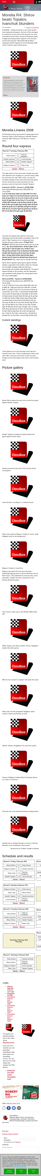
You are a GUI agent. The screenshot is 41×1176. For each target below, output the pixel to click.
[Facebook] (8, 1108)
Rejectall (21, 1171)
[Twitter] (13, 1108)
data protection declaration (19, 1166)
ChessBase (14, 1115)
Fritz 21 (6, 78)
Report (21, 169)
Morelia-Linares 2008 (13, 1103)
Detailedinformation (9, 1171)
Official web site (10, 987)
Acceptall (33, 1171)
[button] (14, 2)
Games (14, 169)
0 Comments (35, 27)
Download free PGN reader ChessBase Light (11, 1075)
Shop (4, 2)
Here (8, 1163)
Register (17, 1142)
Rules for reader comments (10, 1134)
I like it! (28, 27)
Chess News (16, 8)
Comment (5, 1144)
